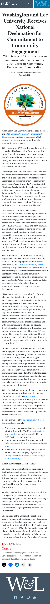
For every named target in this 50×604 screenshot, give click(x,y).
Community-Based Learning (12, 559)
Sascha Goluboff (30, 559)
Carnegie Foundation (9, 556)
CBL (20, 556)
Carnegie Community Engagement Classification (20, 552)
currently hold (28, 163)
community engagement (32, 556)
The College (16, 544)
